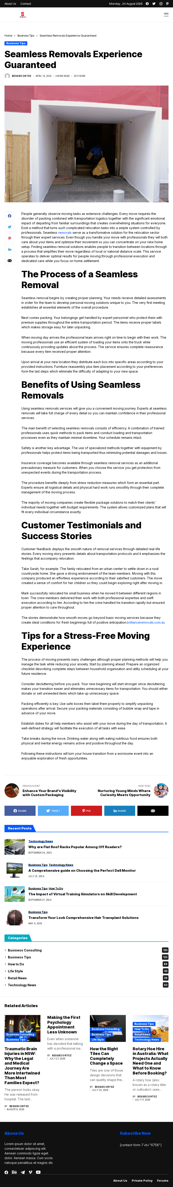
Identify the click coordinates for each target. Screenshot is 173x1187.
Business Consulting (87, 950)
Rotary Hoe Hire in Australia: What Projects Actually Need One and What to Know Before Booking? (150, 1060)
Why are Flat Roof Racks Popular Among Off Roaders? (75, 847)
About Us (120, 1180)
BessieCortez (22, 76)
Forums (162, 1180)
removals (65, 232)
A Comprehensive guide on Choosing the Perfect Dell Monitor (82, 871)
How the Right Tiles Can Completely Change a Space (106, 1056)
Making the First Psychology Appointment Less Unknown (63, 1024)
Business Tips (26, 35)
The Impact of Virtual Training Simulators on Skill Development (82, 894)
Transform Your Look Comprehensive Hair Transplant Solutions (83, 918)
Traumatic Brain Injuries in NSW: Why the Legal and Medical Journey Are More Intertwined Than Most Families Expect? (22, 1065)
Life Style (87, 971)
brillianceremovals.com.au (146, 622)
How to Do (87, 964)
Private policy (142, 1180)
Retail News (87, 978)
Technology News (87, 985)
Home (8, 35)
